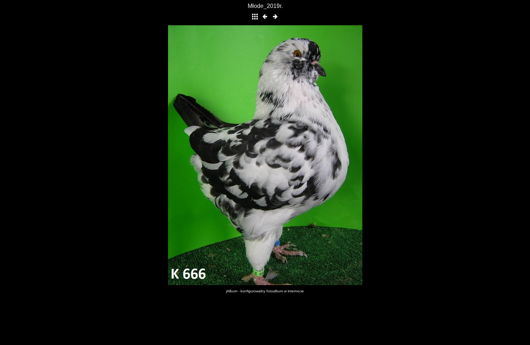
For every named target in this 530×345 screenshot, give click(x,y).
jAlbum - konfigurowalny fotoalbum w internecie (265, 291)
